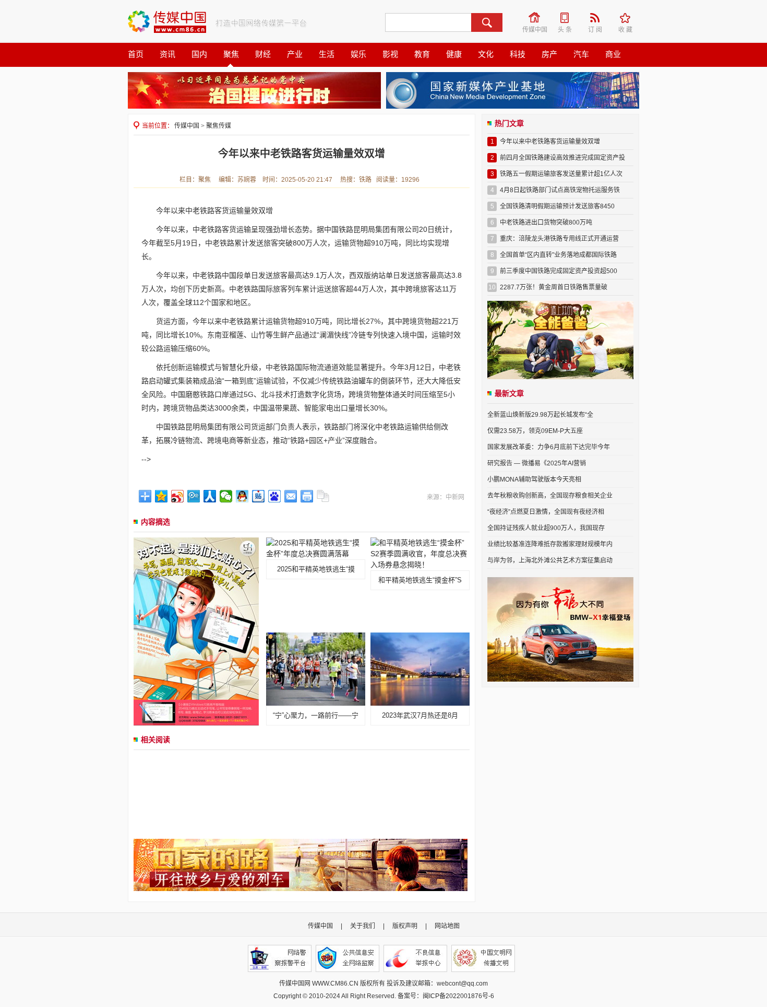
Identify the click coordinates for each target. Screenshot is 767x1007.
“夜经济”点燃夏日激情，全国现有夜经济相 (545, 512)
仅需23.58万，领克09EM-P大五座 (535, 431)
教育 (422, 54)
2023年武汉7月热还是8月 (420, 715)
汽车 (581, 54)
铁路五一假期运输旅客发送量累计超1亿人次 (561, 174)
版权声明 (404, 926)
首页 (135, 54)
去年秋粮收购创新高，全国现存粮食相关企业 (550, 495)
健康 (454, 54)
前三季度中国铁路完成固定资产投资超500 (558, 271)
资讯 (167, 54)
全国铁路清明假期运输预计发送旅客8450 (557, 206)
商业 (613, 54)
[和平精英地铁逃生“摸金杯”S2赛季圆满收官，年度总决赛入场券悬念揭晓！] (420, 553)
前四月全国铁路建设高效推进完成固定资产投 (562, 157)
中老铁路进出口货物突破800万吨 (546, 222)
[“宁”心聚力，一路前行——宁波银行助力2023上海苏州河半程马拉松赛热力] (315, 668)
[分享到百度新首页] (274, 496)
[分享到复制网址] (323, 496)
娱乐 (358, 54)
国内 (199, 54)
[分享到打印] (307, 496)
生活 (326, 54)
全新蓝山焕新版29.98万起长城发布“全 (540, 414)
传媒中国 (535, 18)
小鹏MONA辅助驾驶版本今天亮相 (534, 479)
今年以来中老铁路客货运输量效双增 (550, 141)
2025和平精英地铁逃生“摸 (316, 569)
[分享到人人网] (210, 496)
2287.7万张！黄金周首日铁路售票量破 (553, 287)
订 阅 (598, 18)
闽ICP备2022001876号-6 (458, 996)
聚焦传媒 (218, 126)
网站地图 (447, 926)
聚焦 (231, 54)
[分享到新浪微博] (177, 496)
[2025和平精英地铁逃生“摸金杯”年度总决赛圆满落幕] (315, 548)
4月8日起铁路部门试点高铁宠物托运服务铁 (560, 190)
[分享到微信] (226, 496)
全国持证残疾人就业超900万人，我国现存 (546, 528)
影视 (390, 54)
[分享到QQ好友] (242, 496)
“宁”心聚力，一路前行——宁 (315, 715)
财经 (263, 54)
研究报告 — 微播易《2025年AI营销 (536, 463)
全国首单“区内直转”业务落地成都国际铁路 (558, 255)
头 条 (568, 18)
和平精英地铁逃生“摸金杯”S (420, 580)
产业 (295, 54)
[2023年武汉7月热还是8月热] (420, 668)
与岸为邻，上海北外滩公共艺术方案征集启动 (550, 560)
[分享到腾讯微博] (193, 496)
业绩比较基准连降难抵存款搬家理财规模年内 (550, 544)
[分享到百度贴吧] (258, 496)
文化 (486, 54)
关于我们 (362, 926)
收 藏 (628, 18)
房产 (549, 54)
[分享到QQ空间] (161, 496)
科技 (517, 54)
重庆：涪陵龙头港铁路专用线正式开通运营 (559, 238)
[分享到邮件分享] (290, 496)
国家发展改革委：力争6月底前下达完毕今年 (548, 447)
